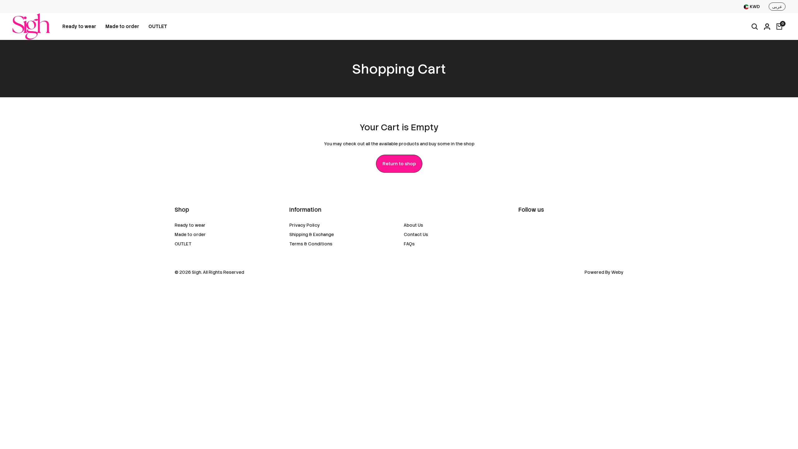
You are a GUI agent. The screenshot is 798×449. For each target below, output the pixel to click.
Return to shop (399, 164)
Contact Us (416, 234)
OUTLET (157, 26)
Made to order (122, 26)
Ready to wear (79, 26)
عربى (777, 6)
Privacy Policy (304, 225)
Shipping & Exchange (311, 234)
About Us (413, 225)
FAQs (409, 244)
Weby (617, 272)
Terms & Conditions (310, 244)
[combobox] (752, 6)
